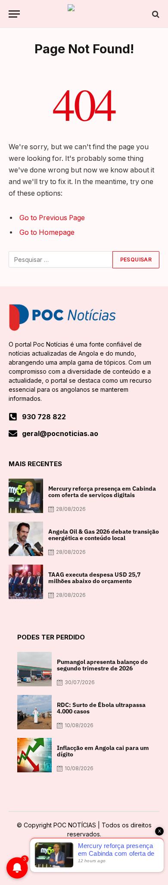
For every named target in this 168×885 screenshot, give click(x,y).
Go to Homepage (47, 232)
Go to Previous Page (52, 218)
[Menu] (14, 14)
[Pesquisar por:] (61, 259)
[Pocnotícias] (84, 14)
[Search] (154, 14)
